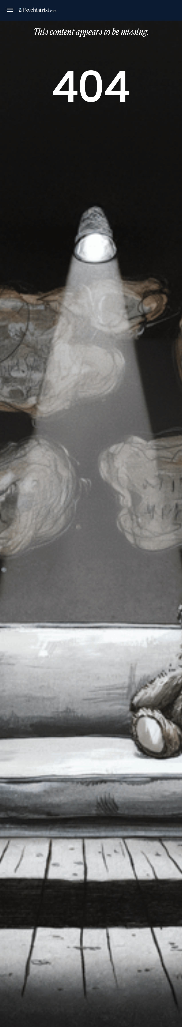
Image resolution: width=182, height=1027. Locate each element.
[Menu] (10, 10)
